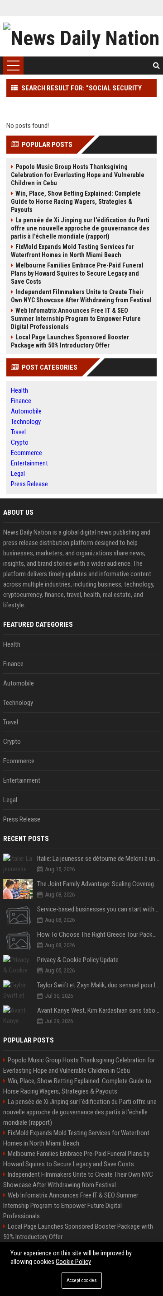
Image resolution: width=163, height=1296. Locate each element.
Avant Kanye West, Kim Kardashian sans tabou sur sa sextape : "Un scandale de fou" (98, 1010)
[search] (156, 65)
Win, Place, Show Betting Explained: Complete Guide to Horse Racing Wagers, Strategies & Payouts (76, 201)
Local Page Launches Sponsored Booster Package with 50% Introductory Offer (70, 341)
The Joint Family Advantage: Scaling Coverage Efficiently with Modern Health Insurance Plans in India (98, 884)
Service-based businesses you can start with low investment (98, 909)
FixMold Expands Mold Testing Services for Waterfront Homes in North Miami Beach (72, 250)
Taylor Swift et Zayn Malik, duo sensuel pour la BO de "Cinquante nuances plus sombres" (98, 985)
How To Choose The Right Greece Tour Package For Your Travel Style (98, 934)
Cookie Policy (73, 1261)
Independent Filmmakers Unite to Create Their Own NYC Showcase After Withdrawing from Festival (81, 296)
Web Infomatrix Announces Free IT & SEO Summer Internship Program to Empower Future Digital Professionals (76, 318)
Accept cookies (82, 1280)
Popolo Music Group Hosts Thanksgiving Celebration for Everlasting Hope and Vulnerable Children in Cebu (77, 175)
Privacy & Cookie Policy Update (78, 960)
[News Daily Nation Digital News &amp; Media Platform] (81, 36)
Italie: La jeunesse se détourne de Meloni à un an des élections (98, 859)
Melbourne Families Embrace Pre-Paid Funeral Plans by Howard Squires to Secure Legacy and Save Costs (77, 273)
